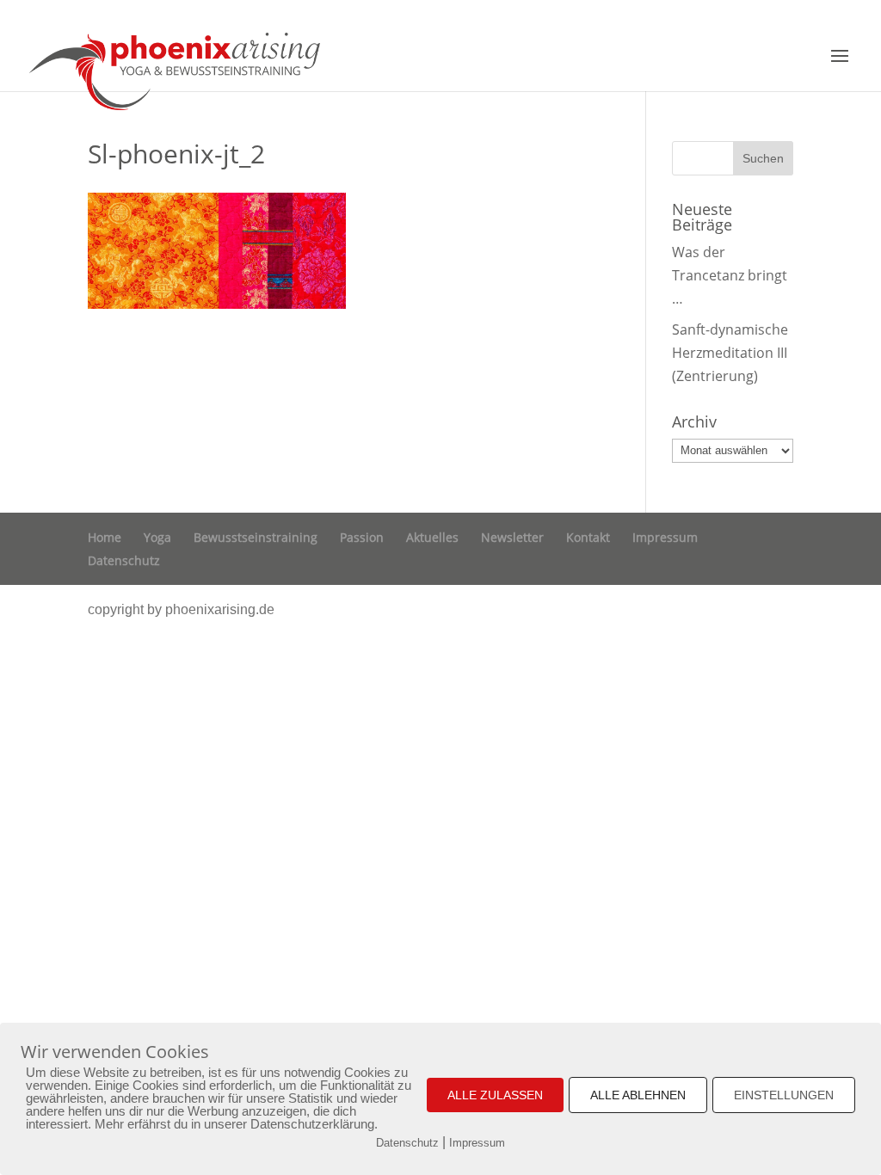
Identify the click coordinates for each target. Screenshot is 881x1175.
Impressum (665, 537)
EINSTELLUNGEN (784, 1095)
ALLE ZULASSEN (495, 1095)
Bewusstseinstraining (255, 537)
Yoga (157, 537)
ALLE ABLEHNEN (638, 1095)
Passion (362, 537)
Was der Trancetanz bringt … (729, 275)
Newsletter (512, 537)
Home (104, 537)
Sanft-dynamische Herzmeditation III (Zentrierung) (730, 352)
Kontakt (588, 537)
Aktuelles (432, 537)
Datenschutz (124, 560)
